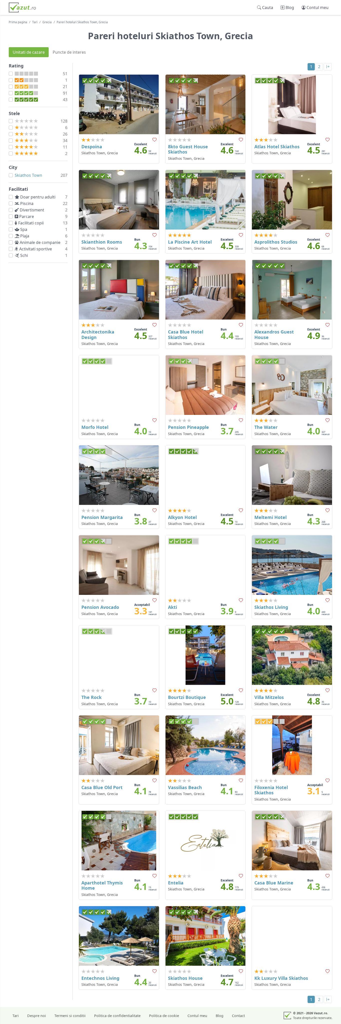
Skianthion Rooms (101, 242)
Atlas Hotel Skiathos (277, 147)
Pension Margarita (102, 517)
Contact (238, 1015)
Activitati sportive (36, 249)
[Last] (328, 66)
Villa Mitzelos (269, 697)
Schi (24, 255)
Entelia (175, 883)
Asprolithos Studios (275, 242)
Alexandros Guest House (274, 334)
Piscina (27, 203)
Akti (172, 607)
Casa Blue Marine (273, 883)
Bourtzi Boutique (187, 697)
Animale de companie (40, 242)
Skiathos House (185, 978)
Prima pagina (18, 22)
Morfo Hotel (94, 427)
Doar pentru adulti (38, 197)
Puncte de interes (69, 52)
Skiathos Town (28, 175)
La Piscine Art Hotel (190, 242)
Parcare (27, 216)
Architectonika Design (97, 334)
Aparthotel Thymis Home (102, 885)
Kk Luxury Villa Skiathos (281, 978)
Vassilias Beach (185, 787)
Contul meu (197, 1015)
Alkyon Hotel (182, 517)
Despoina (91, 147)
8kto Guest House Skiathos (188, 149)
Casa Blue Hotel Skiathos (185, 334)
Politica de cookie (164, 1015)
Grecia (47, 22)
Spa (24, 229)
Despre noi (36, 1015)
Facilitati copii (31, 223)
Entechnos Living (100, 978)
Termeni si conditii (70, 1015)
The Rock (91, 697)
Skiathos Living (271, 607)
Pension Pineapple (188, 427)
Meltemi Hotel (270, 517)
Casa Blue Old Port (102, 787)
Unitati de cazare (29, 52)
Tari (34, 22)
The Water (266, 427)
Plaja (25, 236)
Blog (219, 1015)
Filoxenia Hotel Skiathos (271, 790)
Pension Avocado (100, 607)
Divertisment (32, 210)
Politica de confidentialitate (117, 1015)
